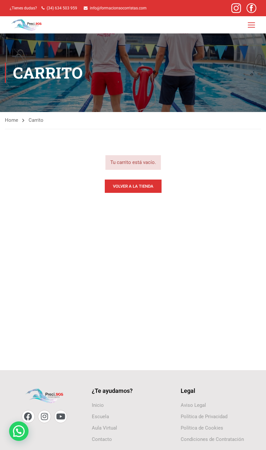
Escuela (100, 416)
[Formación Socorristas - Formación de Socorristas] (27, 25)
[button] (19, 431)
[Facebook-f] (28, 416)
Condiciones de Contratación (212, 439)
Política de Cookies (202, 428)
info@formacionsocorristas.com (118, 8)
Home (11, 120)
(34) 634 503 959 (63, 8)
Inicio (98, 405)
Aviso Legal (193, 405)
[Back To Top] (253, 438)
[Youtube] (60, 416)
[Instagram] (44, 416)
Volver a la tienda (133, 186)
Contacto (102, 439)
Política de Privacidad (204, 416)
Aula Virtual (104, 428)
